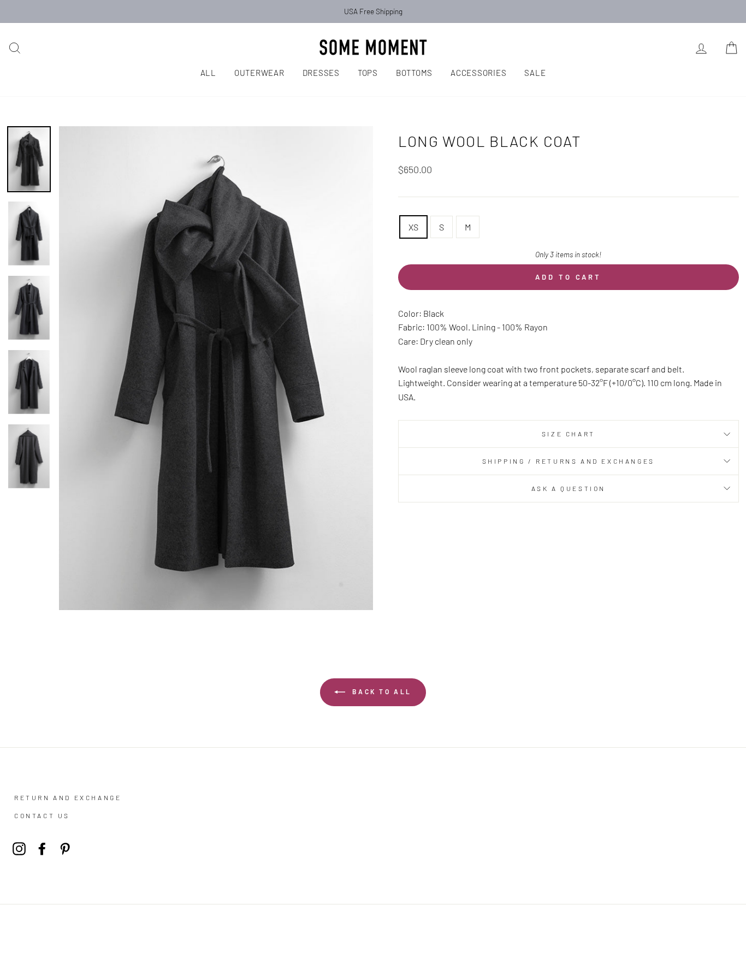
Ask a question (568, 488)
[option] (373, 11)
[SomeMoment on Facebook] (42, 848)
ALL (208, 73)
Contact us (42, 815)
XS (413, 227)
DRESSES (321, 73)
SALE (535, 73)
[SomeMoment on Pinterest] (65, 848)
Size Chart (568, 433)
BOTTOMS (414, 73)
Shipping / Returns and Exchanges (568, 461)
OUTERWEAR (259, 73)
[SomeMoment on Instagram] (19, 848)
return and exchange (67, 797)
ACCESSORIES (478, 73)
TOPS (368, 73)
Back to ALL (381, 691)
